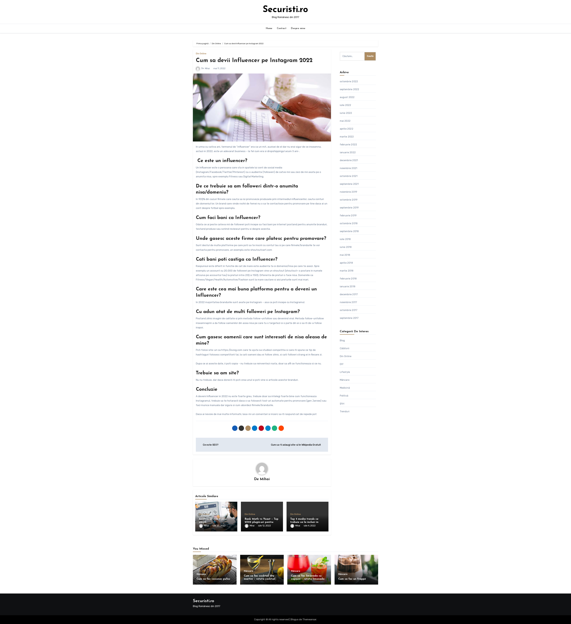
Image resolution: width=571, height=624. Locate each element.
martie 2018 (346, 270)
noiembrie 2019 (348, 191)
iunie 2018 (346, 247)
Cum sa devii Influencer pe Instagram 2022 (254, 61)
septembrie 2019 (349, 207)
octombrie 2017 (348, 310)
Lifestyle (345, 372)
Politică (344, 395)
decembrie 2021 (349, 160)
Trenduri (345, 411)
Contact (282, 28)
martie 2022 (347, 136)
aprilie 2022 (346, 128)
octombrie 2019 (349, 199)
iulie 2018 (345, 239)
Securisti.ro (285, 9)
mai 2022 (345, 120)
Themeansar (309, 619)
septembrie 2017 (349, 318)
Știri (342, 403)
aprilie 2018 (346, 262)
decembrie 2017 (349, 294)
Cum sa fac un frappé (352, 579)
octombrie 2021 (349, 176)
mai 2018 (345, 255)
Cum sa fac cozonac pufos (213, 579)
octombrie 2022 (349, 81)
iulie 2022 (345, 105)
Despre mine (298, 28)
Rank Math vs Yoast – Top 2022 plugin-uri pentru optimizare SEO (261, 522)
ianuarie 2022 (348, 152)
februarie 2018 (348, 278)
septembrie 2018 (349, 231)
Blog (342, 340)
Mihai (207, 68)
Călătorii (344, 348)
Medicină (345, 387)
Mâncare (344, 380)
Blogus (294, 619)
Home (269, 28)
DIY (342, 364)
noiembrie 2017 (348, 302)
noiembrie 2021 (348, 168)
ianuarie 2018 (347, 286)
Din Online (201, 54)
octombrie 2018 (349, 223)
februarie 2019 (348, 215)
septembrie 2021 (349, 184)
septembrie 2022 (349, 89)
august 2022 (347, 97)
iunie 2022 (346, 113)
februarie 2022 (348, 144)
